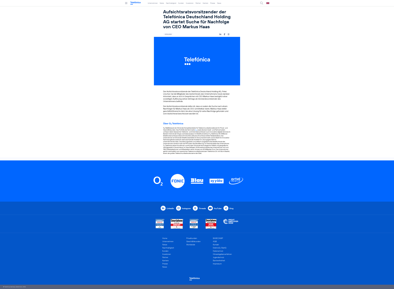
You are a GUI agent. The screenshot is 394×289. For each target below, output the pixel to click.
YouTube (217, 208)
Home (164, 238)
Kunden (181, 3)
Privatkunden (191, 238)
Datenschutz (218, 251)
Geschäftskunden (193, 241)
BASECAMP (218, 238)
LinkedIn (170, 208)
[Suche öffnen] (262, 3)
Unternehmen (153, 3)
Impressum (217, 264)
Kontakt (216, 244)
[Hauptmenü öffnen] (126, 3)
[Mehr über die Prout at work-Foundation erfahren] (230, 224)
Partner (198, 3)
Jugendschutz (218, 257)
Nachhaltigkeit (171, 3)
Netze (162, 3)
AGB (215, 241)
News (219, 3)
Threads (202, 208)
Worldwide (190, 244)
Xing (231, 208)
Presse (212, 3)
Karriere (205, 3)
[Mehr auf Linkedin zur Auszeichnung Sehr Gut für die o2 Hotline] (194, 224)
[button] (220, 34)
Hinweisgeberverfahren (222, 254)
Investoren (190, 3)
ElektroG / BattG (219, 248)
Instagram (186, 208)
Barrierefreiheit (219, 260)
